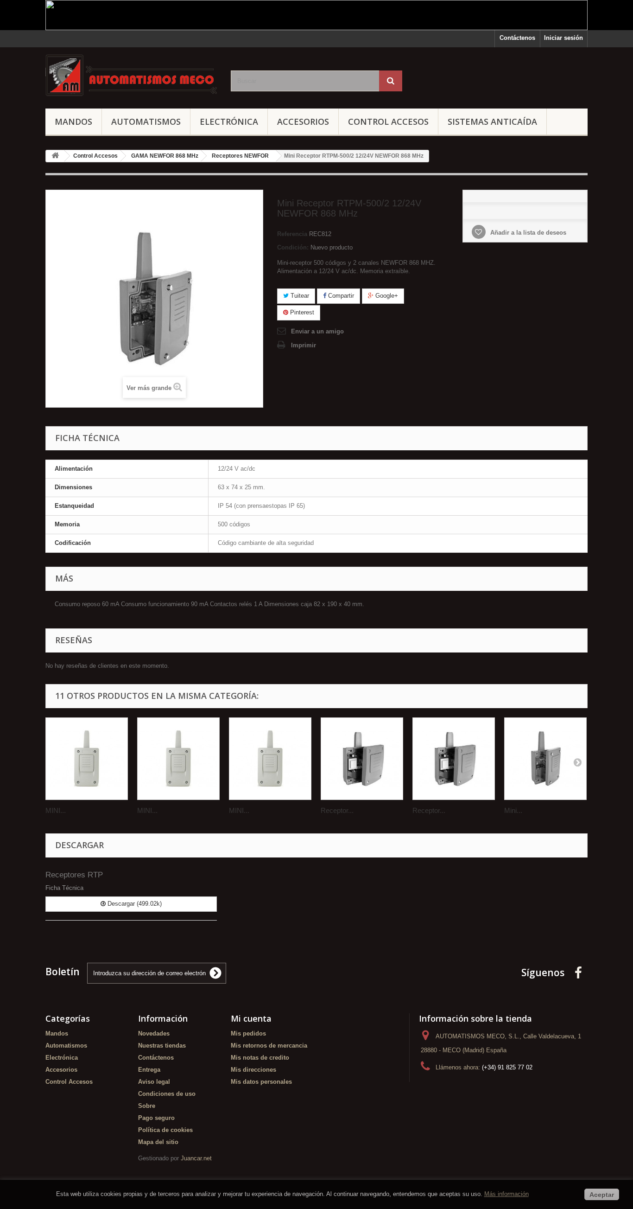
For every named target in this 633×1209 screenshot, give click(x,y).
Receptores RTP (74, 874)
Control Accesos (388, 121)
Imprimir (303, 345)
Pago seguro (156, 1117)
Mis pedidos (248, 1033)
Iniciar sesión (563, 37)
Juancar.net (196, 1158)
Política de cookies (165, 1129)
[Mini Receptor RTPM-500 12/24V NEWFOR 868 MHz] (545, 758)
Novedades (154, 1033)
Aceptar (601, 1194)
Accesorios (303, 121)
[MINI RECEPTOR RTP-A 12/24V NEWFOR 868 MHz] (270, 758)
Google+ (385, 295)
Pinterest (301, 312)
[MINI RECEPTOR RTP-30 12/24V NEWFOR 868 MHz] (86, 758)
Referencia (292, 233)
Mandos (73, 121)
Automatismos (146, 121)
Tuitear (299, 295)
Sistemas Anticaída (492, 121)
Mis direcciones (253, 1069)
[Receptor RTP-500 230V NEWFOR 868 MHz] (362, 758)
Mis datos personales (261, 1081)
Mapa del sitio (158, 1142)
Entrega (149, 1069)
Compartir (340, 295)
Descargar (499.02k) (134, 903)
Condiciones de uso (167, 1093)
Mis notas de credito (260, 1057)
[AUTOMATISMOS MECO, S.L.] (131, 75)
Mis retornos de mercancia (269, 1045)
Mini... (513, 810)
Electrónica (229, 121)
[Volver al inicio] (55, 156)
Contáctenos (517, 37)
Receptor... (337, 810)
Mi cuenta (251, 1018)
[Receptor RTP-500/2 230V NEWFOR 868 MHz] (453, 758)
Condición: (293, 247)
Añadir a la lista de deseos (527, 232)
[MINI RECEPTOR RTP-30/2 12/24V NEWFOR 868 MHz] (178, 758)
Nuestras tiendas (162, 1045)
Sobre (146, 1105)
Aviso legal (154, 1081)
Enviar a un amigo (317, 331)
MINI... (55, 810)
